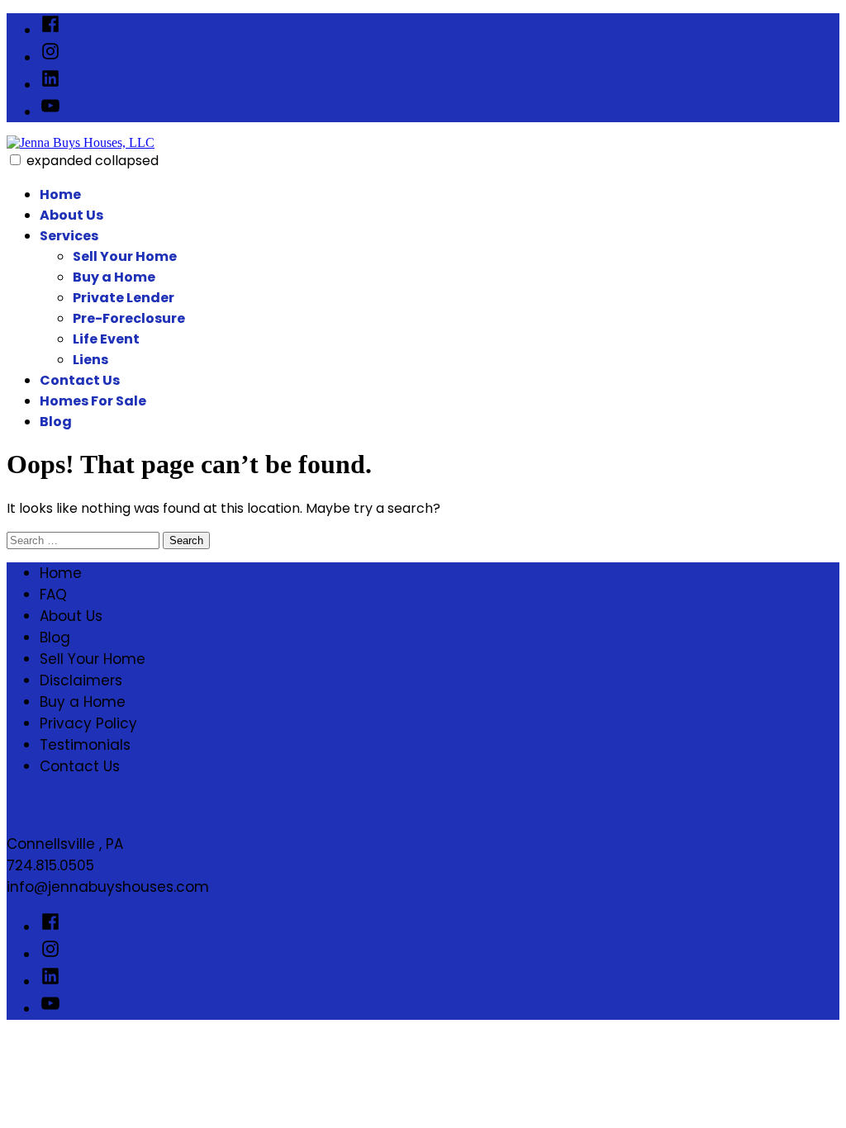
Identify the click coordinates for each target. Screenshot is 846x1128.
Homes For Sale (93, 400)
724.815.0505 (50, 865)
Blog (56, 421)
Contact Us (80, 380)
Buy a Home (114, 277)
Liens (90, 359)
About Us (71, 215)
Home (60, 194)
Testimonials (85, 745)
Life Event (106, 338)
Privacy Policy (88, 723)
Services (69, 235)
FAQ (53, 594)
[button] (15, 159)
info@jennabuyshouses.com (108, 887)
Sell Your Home (125, 256)
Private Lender (123, 297)
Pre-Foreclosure (129, 318)
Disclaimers (81, 680)
